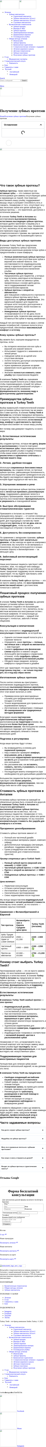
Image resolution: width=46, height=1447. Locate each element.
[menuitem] (25, 69)
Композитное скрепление (23, 45)
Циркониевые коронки (22, 35)
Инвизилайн (18, 41)
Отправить (6, 1224)
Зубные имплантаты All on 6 (24, 20)
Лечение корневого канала (23, 49)
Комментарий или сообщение (13, 1217)
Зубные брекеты (19, 43)
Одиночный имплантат (22, 16)
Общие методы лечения (18, 39)
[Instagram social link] (5, 83)
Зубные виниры (19, 26)
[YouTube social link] (9, 83)
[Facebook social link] (1, 83)
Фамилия (28, 1209)
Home (2, 116)
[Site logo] (9, 8)
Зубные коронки (19, 31)
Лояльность (13, 63)
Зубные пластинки (20, 53)
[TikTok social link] (13, 83)
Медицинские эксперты (18, 59)
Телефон (5, 1215)
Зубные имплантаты (16, 14)
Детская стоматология (21, 51)
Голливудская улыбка (21, 37)
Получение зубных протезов (24, 55)
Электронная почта (9, 1213)
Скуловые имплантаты (22, 22)
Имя (26, 1207)
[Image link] (13, 1266)
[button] (41, 125)
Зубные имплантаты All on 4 (24, 18)
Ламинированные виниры (23, 33)
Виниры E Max (19, 28)
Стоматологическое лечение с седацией (28, 47)
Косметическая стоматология (20, 24)
